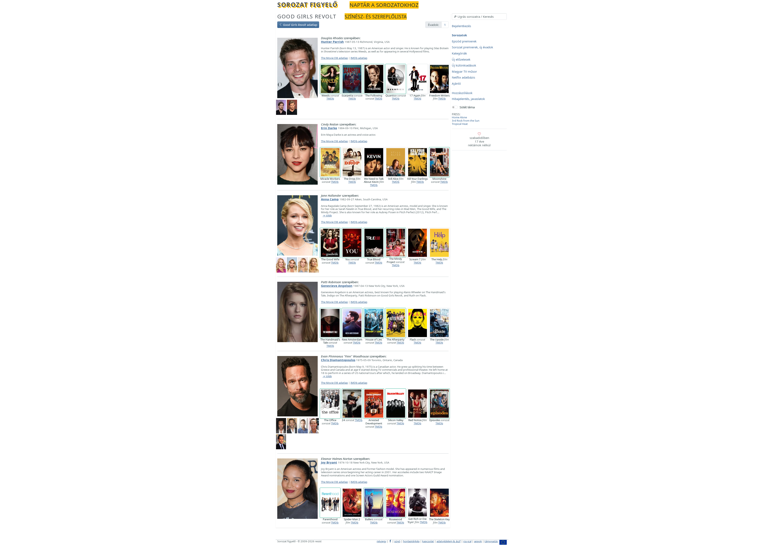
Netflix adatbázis (463, 77)
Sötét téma (467, 107)
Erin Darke (329, 128)
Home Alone (459, 117)
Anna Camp (330, 199)
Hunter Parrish (332, 42)
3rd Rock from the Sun (465, 120)
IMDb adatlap (359, 58)
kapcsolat (428, 541)
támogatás (491, 541)
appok (478, 541)
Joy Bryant (329, 462)
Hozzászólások (462, 93)
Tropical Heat (460, 124)
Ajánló (456, 83)
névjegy (381, 541)
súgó (397, 541)
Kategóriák (459, 53)
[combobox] (479, 16)
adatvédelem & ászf (449, 541)
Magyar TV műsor (464, 71)
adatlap (300, 25)
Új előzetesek (461, 59)
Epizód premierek (464, 41)
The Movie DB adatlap (334, 58)
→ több (327, 215)
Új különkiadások (464, 65)
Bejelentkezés (461, 26)
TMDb (330, 98)
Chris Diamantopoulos (338, 360)
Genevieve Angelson (336, 286)
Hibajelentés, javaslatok (468, 99)
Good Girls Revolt (306, 16)
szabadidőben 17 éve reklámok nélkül (479, 141)
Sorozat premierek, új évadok (472, 47)
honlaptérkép (411, 541)
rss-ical (467, 541)
